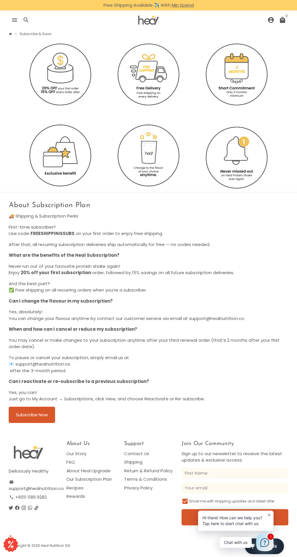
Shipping (133, 462)
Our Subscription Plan (89, 479)
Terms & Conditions (145, 479)
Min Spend (183, 5)
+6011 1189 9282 (28, 497)
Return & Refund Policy (148, 471)
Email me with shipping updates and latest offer (231, 501)
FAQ (70, 462)
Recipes (75, 488)
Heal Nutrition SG (55, 545)
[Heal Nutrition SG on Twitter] (11, 508)
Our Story (76, 454)
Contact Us (136, 454)
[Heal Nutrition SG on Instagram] (23, 508)
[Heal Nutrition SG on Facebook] (17, 508)
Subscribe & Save (35, 33)
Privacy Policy (138, 488)
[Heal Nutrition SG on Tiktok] (36, 508)
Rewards (75, 496)
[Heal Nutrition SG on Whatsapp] (30, 508)
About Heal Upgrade (88, 471)
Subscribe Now (32, 415)
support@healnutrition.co (36, 486)
